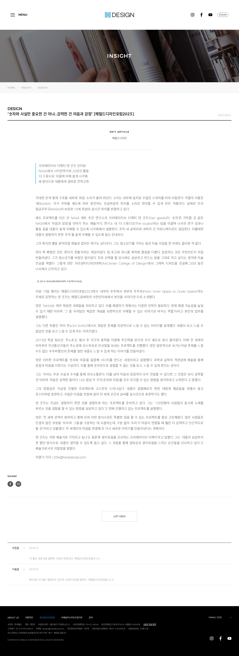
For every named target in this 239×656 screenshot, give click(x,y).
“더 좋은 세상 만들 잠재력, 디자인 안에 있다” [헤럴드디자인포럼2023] (64, 553)
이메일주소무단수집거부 (71, 617)
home (11, 87)
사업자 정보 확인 (149, 624)
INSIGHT (26, 87)
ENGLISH (223, 15)
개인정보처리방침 (47, 617)
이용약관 (29, 617)
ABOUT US (13, 617)
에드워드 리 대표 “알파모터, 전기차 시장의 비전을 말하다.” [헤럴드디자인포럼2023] (71, 574)
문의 (91, 617)
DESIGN (42, 87)
